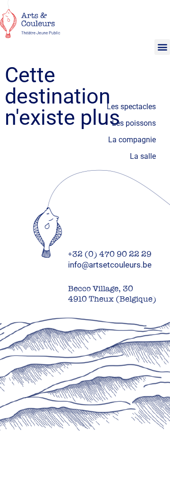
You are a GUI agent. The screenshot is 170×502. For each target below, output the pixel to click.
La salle (143, 156)
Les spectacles (131, 106)
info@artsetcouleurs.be (110, 264)
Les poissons (134, 123)
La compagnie (132, 139)
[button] (162, 47)
